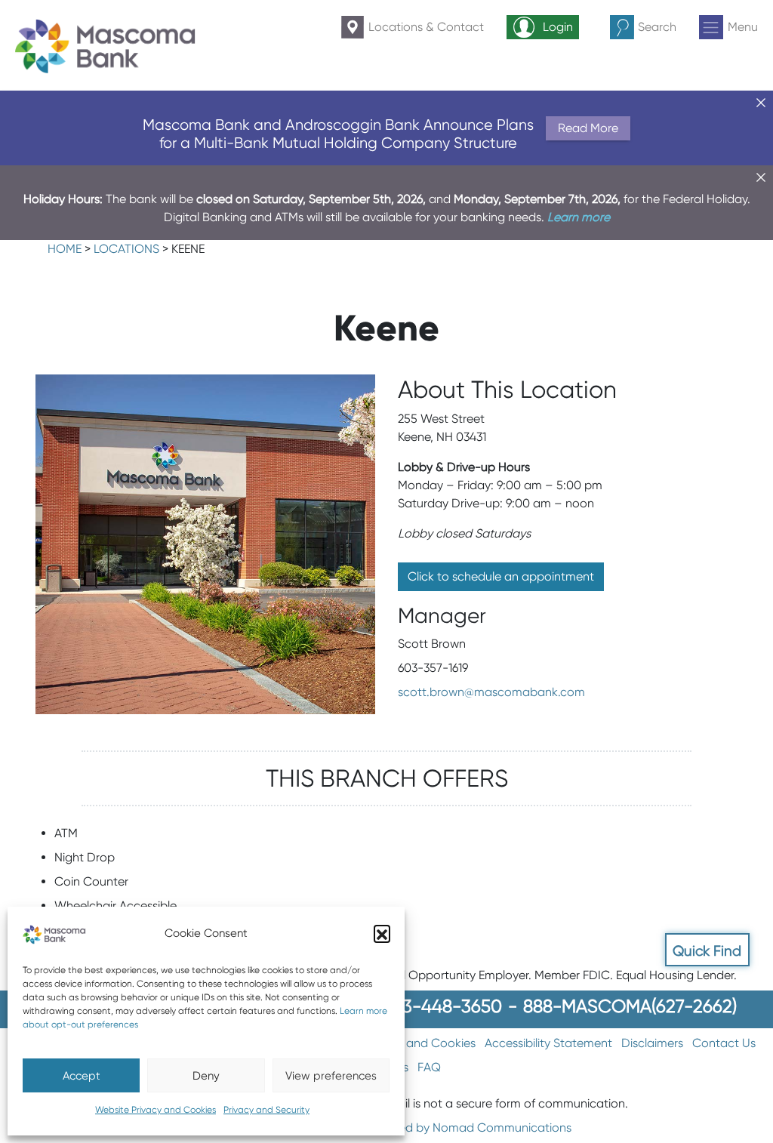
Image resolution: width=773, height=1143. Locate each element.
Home (65, 249)
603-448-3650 (441, 1006)
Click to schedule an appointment (501, 576)
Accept (81, 1076)
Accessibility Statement (548, 1043)
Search (657, 27)
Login (558, 27)
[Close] (761, 103)
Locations (126, 249)
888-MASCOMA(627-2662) (630, 1006)
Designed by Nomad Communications (466, 1127)
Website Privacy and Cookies (155, 1109)
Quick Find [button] (707, 951)
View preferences (331, 1076)
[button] (382, 933)
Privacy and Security (266, 1109)
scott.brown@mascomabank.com (491, 692)
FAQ (429, 1067)
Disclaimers (652, 1043)
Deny (206, 1076)
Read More (588, 128)
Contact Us (724, 1043)
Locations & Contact (426, 27)
